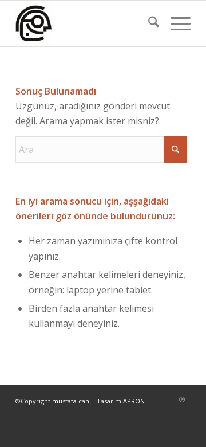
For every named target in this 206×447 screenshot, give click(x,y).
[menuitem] (148, 23)
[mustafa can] (85, 23)
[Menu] (175, 23)
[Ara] (148, 23)
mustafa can (70, 401)
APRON (134, 401)
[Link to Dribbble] (182, 399)
